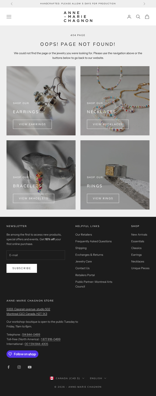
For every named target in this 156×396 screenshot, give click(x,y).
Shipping (81, 248)
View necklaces (108, 124)
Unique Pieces (140, 268)
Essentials (137, 241)
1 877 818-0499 (51, 339)
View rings (103, 198)
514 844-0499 (31, 334)
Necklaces (137, 261)
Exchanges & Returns (89, 255)
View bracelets (33, 198)
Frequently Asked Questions (93, 241)
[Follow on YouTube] (30, 367)
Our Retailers (83, 234)
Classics (136, 248)
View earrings (32, 124)
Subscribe (21, 268)
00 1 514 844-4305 (36, 344)
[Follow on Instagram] (19, 367)
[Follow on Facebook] (8, 367)
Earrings (136, 255)
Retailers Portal (85, 275)
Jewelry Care (83, 261)
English (96, 378)
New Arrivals (139, 234)
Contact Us (82, 268)
